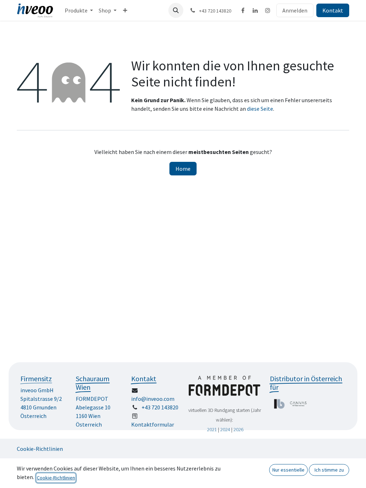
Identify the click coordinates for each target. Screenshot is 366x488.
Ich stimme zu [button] (329, 470)
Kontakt (332, 10)
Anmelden (294, 10)
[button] (175, 10)
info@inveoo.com (152, 398)
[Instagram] (267, 10)
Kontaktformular (152, 424)
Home (183, 168)
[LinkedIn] (255, 10)
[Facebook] (242, 10)
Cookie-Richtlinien (40, 448)
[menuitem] (79, 10)
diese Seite (260, 108)
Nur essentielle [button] (288, 470)
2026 (238, 429)
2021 (212, 429)
